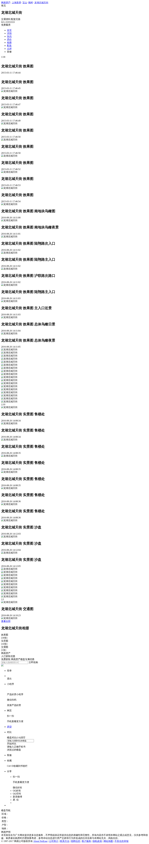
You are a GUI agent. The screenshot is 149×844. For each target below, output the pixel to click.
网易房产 (5, 2)
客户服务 (86, 841)
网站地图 (108, 841)
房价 (9, 39)
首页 (9, 30)
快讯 (9, 36)
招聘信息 (75, 841)
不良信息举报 (121, 841)
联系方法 (64, 841)
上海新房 (16, 2)
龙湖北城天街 (41, 2)
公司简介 (53, 841)
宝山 (24, 2)
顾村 (30, 2)
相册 (9, 42)
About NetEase (40, 841)
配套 (9, 45)
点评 (9, 48)
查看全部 (5, 621)
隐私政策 (97, 841)
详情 (9, 33)
